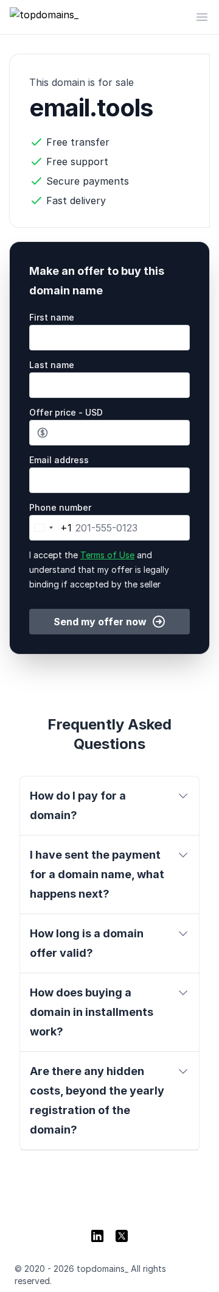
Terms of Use (107, 555)
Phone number (60, 507)
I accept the (99, 569)
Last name (51, 365)
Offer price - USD (66, 412)
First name (51, 317)
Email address (59, 460)
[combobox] (51, 528)
